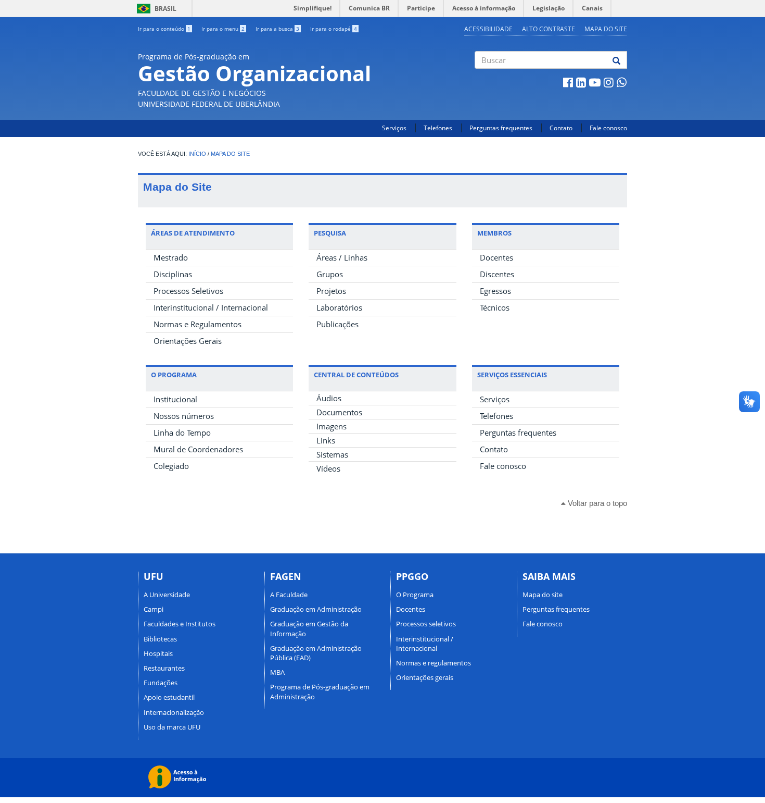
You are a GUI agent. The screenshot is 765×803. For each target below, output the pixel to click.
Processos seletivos (426, 623)
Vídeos (328, 468)
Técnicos (494, 307)
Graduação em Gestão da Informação (309, 628)
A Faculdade (289, 594)
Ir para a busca (277, 28)
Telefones (438, 127)
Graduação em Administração (316, 609)
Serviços (394, 127)
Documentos (339, 412)
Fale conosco (608, 127)
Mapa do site (605, 28)
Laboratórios (339, 307)
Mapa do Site (230, 154)
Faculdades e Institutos (179, 623)
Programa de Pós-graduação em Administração (319, 691)
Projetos (331, 291)
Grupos (329, 274)
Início (197, 154)
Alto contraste (548, 28)
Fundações (160, 682)
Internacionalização (174, 712)
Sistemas (332, 454)
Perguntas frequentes (500, 127)
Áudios (328, 398)
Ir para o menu (223, 28)
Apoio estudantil (169, 697)
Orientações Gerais (188, 341)
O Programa (415, 594)
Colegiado (171, 466)
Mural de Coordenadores (198, 449)
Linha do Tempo (182, 432)
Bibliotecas (160, 639)
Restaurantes (164, 668)
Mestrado (171, 257)
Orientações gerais (424, 677)
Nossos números (184, 416)
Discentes (497, 274)
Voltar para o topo (596, 503)
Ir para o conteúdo (164, 28)
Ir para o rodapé (333, 28)
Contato (561, 127)
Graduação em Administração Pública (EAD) (316, 653)
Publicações (337, 324)
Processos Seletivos (188, 291)
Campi (153, 609)
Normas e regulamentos (433, 663)
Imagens (331, 426)
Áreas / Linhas (341, 257)
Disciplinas (173, 274)
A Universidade (167, 594)
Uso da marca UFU (172, 727)
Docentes (496, 257)
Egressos (495, 291)
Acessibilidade (488, 28)
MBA (277, 672)
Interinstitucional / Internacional (211, 307)
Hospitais (158, 653)
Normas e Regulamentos (197, 324)
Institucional (175, 399)
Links (325, 440)
